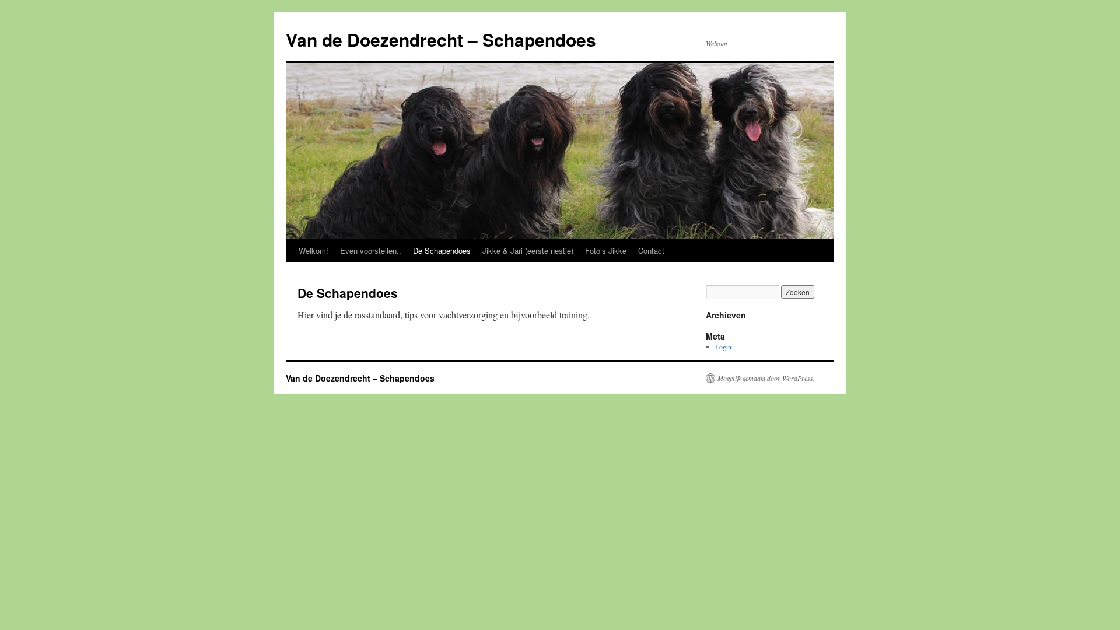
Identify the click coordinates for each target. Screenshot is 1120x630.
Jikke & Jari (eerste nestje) (527, 250)
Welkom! (313, 250)
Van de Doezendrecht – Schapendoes (441, 39)
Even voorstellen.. (370, 250)
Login (723, 346)
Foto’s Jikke (605, 250)
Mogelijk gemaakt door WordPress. (766, 378)
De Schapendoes (442, 250)
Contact (651, 250)
